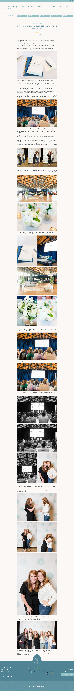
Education (34, 23)
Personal (40, 23)
